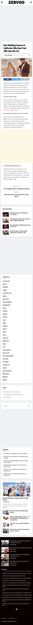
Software (5, 362)
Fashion (5, 311)
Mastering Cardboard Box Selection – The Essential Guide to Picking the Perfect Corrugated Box (19, 518)
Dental (5, 296)
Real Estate (6, 353)
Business (5, 287)
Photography (7, 350)
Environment (6, 305)
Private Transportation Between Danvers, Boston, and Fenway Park (16, 578)
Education (6, 299)
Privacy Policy (11, 618)
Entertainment (7, 302)
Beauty (5, 284)
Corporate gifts (7, 391)
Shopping (5, 359)
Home (4, 332)
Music (4, 344)
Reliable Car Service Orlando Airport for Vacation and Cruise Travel (16, 573)
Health (5, 329)
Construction (7, 293)
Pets (4, 347)
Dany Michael (8, 55)
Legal (4, 335)
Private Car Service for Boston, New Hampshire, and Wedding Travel (16, 592)
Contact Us (3, 618)
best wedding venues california (14, 89)
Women (5, 380)
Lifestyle (5, 338)
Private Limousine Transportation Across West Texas (13, 575)
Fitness (5, 317)
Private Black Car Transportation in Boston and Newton (15, 453)
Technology (6, 365)
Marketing (6, 341)
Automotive (6, 281)
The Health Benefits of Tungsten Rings (12, 394)
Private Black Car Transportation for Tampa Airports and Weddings (16, 582)
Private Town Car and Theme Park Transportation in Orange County (16, 597)
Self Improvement (8, 356)
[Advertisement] (16, 22)
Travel (5, 368)
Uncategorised (7, 371)
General (5, 326)
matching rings (16, 391)
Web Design (6, 374)
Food (4, 320)
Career (5, 290)
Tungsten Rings (7, 397)
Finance (5, 314)
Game (4, 323)
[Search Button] (28, 406)
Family (4, 308)
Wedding (5, 377)
